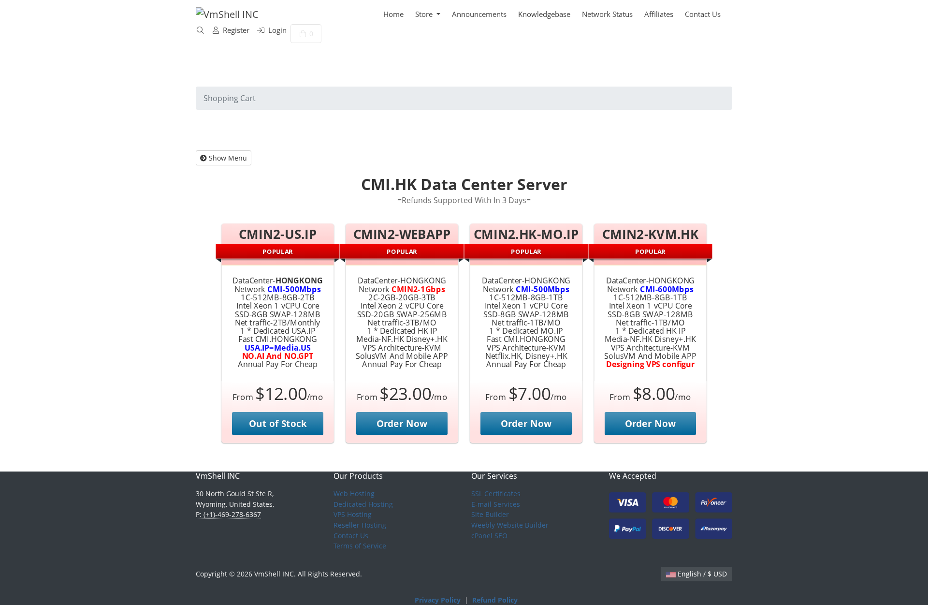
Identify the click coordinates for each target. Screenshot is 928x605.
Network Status (607, 14)
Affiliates (658, 14)
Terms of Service (360, 545)
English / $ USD (701, 573)
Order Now (402, 423)
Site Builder (490, 514)
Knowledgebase (544, 14)
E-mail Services (495, 504)
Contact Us (703, 14)
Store (425, 14)
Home (393, 14)
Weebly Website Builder (510, 525)
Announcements (479, 14)
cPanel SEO (489, 535)
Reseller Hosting (360, 525)
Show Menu (227, 157)
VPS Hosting (353, 514)
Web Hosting (354, 493)
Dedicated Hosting (363, 504)
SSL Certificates (496, 493)
